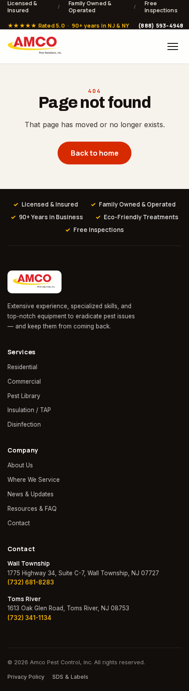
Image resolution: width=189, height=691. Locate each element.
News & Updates (30, 494)
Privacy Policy (25, 676)
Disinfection (24, 424)
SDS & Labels (70, 676)
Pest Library (23, 395)
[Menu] (173, 46)
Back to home (95, 153)
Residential (22, 366)
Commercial (24, 381)
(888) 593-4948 (161, 25)
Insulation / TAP (29, 409)
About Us (20, 465)
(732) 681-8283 (30, 582)
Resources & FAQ (32, 508)
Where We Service (33, 479)
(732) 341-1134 (29, 617)
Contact (18, 523)
